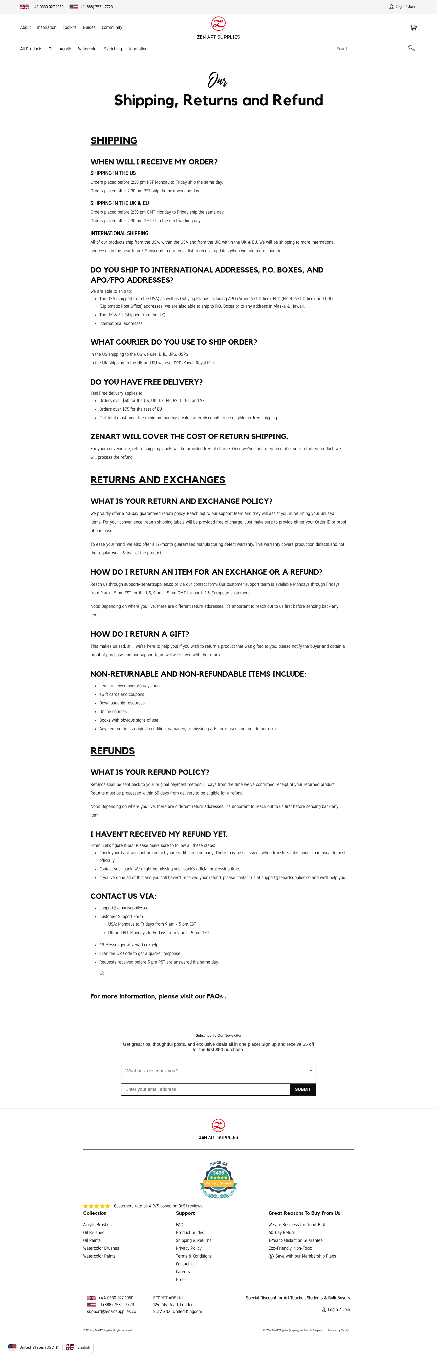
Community (112, 27)
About (25, 27)
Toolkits (70, 27)
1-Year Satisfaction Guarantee (296, 1240)
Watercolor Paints (99, 1256)
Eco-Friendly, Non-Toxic (290, 1248)
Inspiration (46, 27)
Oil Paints (92, 1240)
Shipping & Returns (193, 1240)
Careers (183, 1271)
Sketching (113, 48)
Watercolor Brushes (101, 1248)
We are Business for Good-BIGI (297, 1224)
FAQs (216, 996)
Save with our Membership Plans (306, 1256)
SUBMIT (303, 1089)
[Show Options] (311, 1071)
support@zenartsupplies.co (148, 584)
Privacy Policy (189, 1248)
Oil (51, 48)
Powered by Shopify (338, 1330)
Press (181, 1279)
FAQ (179, 1224)
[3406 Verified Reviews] (218, 1199)
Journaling (137, 48)
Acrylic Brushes (97, 1224)
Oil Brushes (93, 1232)
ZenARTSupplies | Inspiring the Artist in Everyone (297, 1330)
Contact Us (185, 1263)
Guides (89, 27)
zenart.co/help (145, 944)
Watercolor (88, 48)
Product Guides (190, 1232)
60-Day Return (282, 1232)
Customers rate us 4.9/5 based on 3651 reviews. (158, 1205)
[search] (372, 49)
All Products (31, 48)
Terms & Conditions (194, 1256)
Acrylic (66, 48)
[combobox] (217, 1071)
